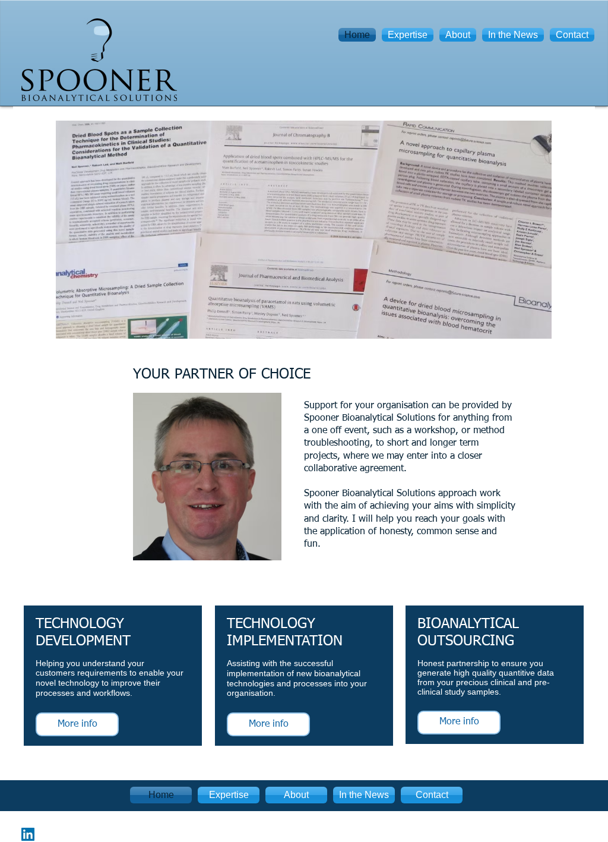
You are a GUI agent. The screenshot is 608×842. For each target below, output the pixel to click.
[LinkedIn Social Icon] (27, 834)
